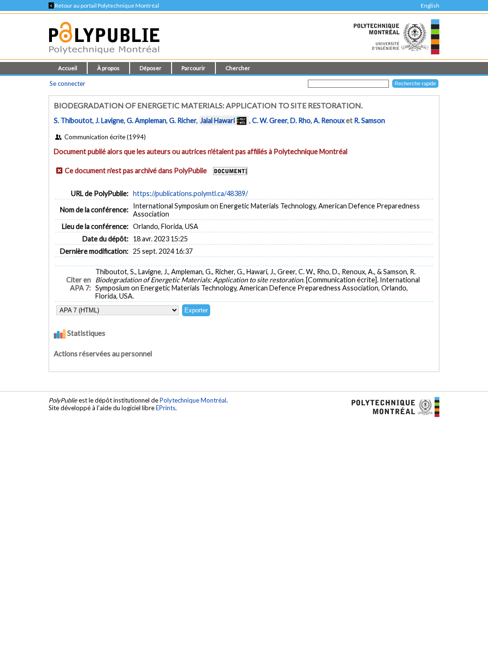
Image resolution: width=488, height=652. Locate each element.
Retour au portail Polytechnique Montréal (104, 5)
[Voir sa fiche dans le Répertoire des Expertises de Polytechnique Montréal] (241, 120)
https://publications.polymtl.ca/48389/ (190, 193)
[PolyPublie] (104, 56)
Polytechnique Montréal (193, 400)
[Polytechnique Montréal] (391, 406)
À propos (108, 68)
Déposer (151, 68)
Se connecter (67, 83)
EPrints (165, 408)
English (430, 5)
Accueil (67, 68)
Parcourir (193, 68)
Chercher (237, 68)
